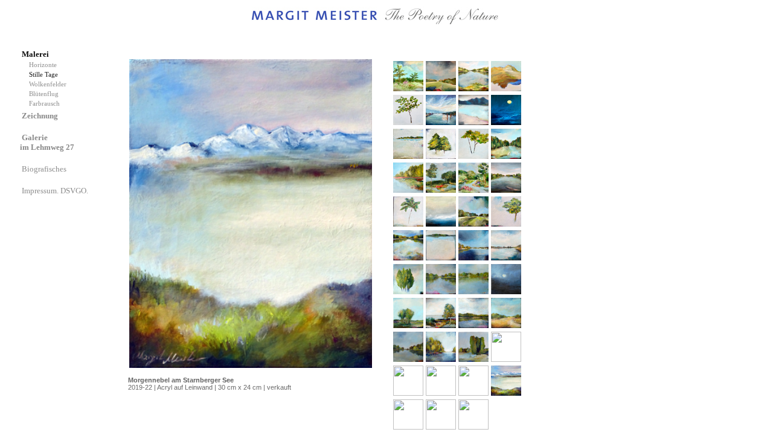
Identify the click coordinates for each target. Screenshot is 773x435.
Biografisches (45, 168)
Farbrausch (45, 103)
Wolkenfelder (49, 84)
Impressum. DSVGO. (56, 190)
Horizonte (44, 65)
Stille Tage (45, 74)
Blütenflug (45, 94)
